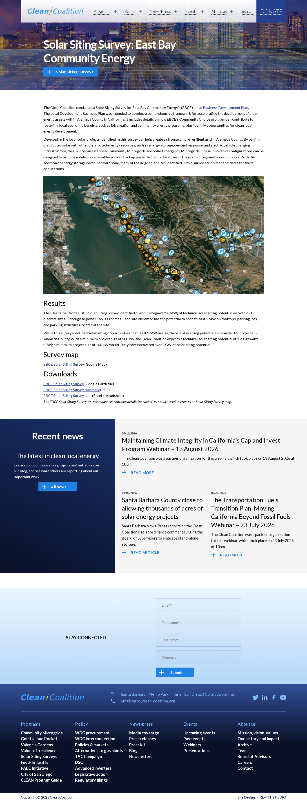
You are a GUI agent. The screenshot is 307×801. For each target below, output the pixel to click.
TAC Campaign (88, 756)
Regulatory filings (91, 780)
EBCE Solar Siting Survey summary (71, 389)
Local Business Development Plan (221, 107)
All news (58, 486)
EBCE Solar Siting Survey (63, 364)
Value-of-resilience (38, 750)
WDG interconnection (95, 738)
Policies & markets (92, 744)
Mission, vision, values (258, 732)
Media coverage (144, 732)
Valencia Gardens (37, 744)
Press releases (142, 738)
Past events (194, 738)
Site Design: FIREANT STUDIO (262, 797)
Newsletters (140, 756)
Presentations (196, 750)
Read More (142, 472)
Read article (145, 552)
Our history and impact (258, 738)
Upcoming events (199, 732)
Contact (245, 768)
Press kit (137, 744)
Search (247, 11)
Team (242, 750)
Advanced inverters (93, 768)
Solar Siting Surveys (74, 72)
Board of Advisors (254, 756)
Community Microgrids (42, 732)
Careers (245, 762)
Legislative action (91, 774)
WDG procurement (92, 732)
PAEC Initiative (34, 768)
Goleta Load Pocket (39, 738)
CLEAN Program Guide (41, 780)
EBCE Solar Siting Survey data (67, 395)
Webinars (192, 744)
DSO (79, 762)
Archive (245, 744)
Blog (133, 750)
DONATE (271, 11)
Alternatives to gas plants (99, 750)
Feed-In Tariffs (34, 762)
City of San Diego (37, 774)
